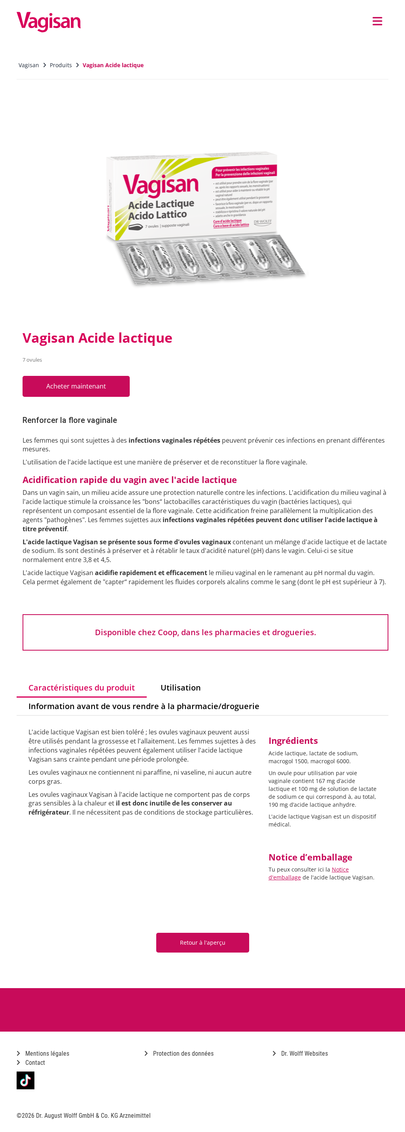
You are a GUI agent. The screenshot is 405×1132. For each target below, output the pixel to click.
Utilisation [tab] (181, 687)
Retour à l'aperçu (202, 942)
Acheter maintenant (76, 386)
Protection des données (182, 1053)
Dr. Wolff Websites (304, 1053)
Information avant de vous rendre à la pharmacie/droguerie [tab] (143, 706)
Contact (34, 1062)
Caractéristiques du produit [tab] (81, 687)
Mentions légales (46, 1053)
